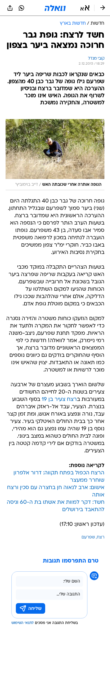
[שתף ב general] (10, 8)
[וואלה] (55, 8)
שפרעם (88, 537)
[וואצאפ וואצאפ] (21, 8)
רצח (100, 537)
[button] (84, 8)
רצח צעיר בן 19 (59, 399)
